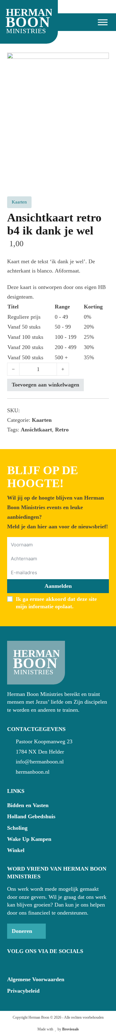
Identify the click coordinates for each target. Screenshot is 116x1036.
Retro (62, 429)
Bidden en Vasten (28, 805)
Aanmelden (58, 586)
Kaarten (42, 420)
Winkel (15, 850)
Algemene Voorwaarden (35, 979)
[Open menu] (100, 22)
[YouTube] (22, 964)
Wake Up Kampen (29, 839)
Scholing (17, 828)
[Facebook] (11, 964)
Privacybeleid (23, 991)
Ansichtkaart (36, 429)
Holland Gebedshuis (31, 816)
